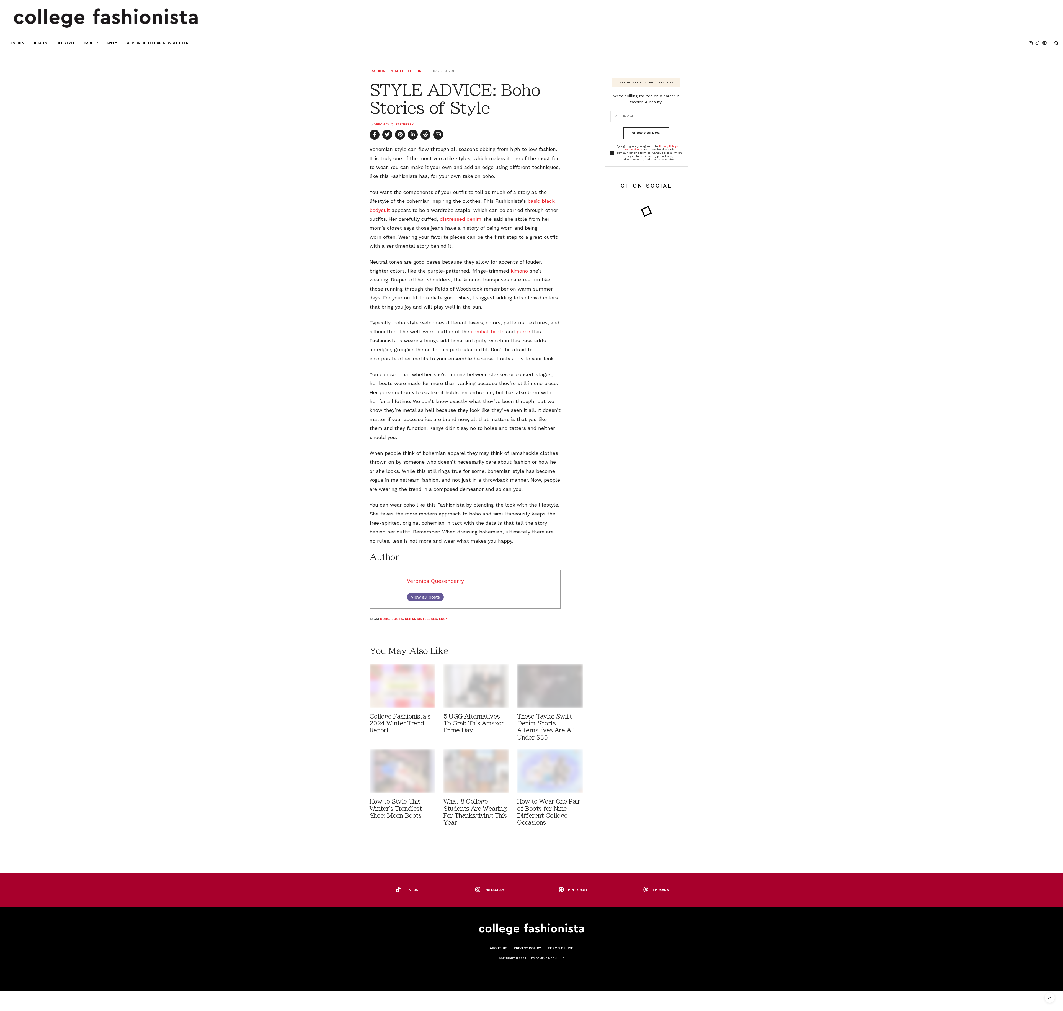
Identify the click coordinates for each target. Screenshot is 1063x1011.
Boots (397, 619)
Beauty (40, 43)
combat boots (487, 331)
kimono (519, 271)
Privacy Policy (527, 948)
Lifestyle (65, 43)
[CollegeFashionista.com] (106, 18)
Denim (410, 619)
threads (660, 890)
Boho (384, 619)
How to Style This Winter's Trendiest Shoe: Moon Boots (396, 808)
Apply (111, 43)
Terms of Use (560, 948)
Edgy (443, 619)
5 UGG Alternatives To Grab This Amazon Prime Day (474, 723)
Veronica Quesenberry (394, 124)
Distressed (427, 619)
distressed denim (460, 219)
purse (523, 331)
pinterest (578, 890)
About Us (498, 948)
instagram (494, 890)
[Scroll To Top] (1050, 998)
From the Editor (404, 71)
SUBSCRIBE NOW (646, 133)
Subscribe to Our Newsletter (157, 43)
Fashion (16, 43)
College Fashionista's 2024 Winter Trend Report (400, 723)
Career (91, 43)
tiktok (411, 890)
